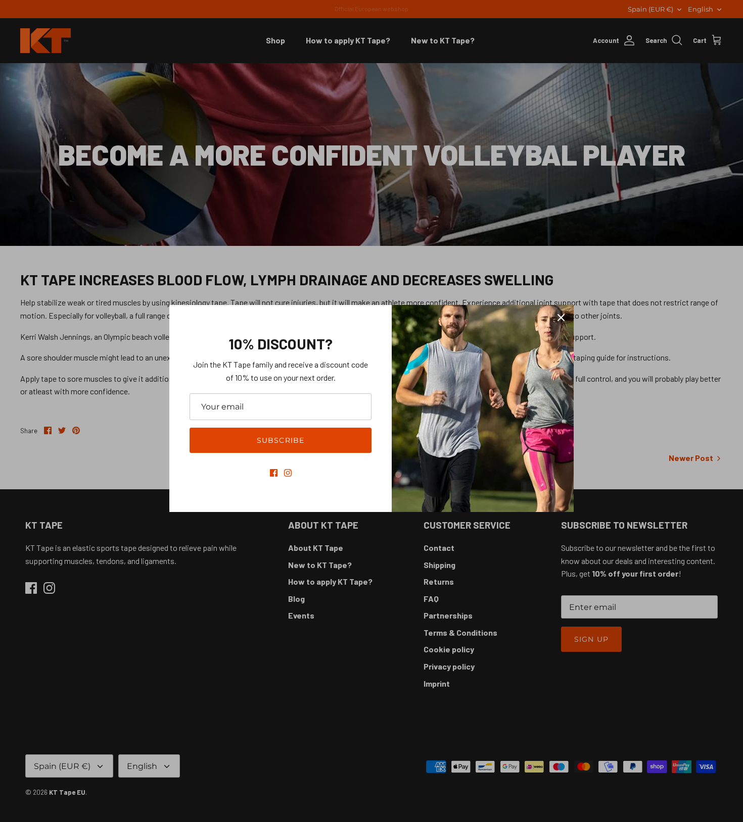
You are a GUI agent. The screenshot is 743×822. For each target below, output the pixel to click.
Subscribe (280, 440)
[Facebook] (273, 473)
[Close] (561, 317)
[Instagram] (288, 473)
